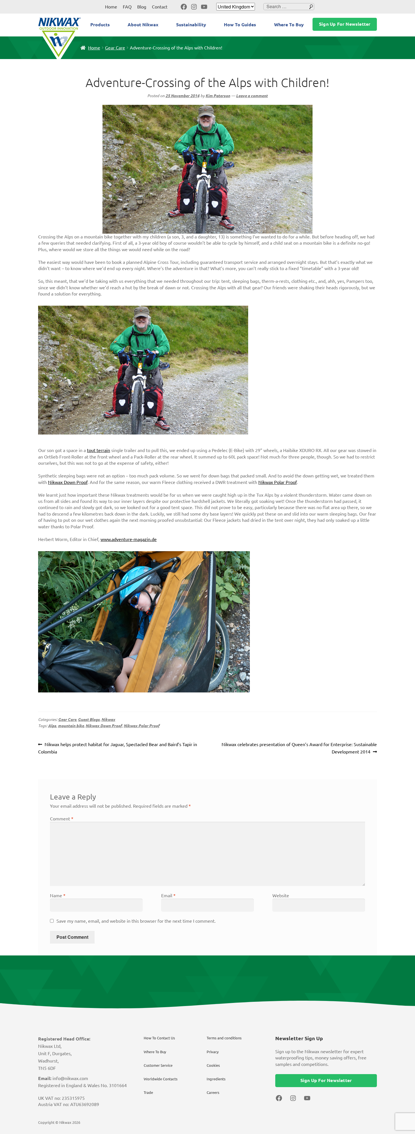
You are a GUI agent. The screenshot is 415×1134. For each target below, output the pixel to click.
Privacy (213, 1052)
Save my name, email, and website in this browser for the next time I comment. (136, 921)
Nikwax (108, 719)
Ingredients (216, 1079)
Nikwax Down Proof (68, 482)
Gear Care (115, 47)
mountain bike (71, 726)
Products (100, 24)
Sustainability (191, 24)
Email (168, 895)
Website (280, 895)
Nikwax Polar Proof (277, 482)
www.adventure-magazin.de (129, 539)
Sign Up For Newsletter (344, 24)
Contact (159, 6)
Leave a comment (252, 96)
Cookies (213, 1065)
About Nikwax (143, 24)
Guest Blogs (89, 719)
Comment (61, 818)
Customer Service (158, 1065)
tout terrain (98, 450)
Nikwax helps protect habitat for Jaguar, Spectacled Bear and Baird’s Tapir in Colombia (117, 748)
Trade (148, 1092)
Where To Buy (289, 24)
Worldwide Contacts (161, 1079)
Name (57, 895)
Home (111, 6)
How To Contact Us (159, 1038)
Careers (213, 1092)
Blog (141, 6)
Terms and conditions (224, 1038)
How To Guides (240, 24)
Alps (52, 726)
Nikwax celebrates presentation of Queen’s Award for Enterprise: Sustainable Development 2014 (299, 748)
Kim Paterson (218, 96)
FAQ (127, 6)
